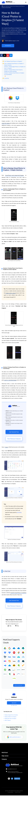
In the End (6, 78)
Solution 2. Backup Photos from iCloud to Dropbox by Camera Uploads (13, 70)
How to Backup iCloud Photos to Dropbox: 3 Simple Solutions (14, 64)
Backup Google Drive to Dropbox (11, 714)
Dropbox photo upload (10, 293)
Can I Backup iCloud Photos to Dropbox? (13, 61)
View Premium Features (14, 439)
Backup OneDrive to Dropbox (10, 716)
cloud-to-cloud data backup (10, 380)
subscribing (19, 512)
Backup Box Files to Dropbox (10, 718)
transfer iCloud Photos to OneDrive (18, 592)
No (18, 626)
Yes (10, 626)
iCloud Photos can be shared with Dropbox (14, 175)
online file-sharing (6, 123)
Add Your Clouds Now (18, 685)
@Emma (10, 40)
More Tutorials (8, 720)
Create (6, 447)
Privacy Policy (10, 792)
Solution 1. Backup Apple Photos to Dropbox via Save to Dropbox (14, 67)
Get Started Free (8, 45)
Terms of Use (17, 792)
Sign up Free (14, 702)
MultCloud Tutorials (9, 6)
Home (4, 6)
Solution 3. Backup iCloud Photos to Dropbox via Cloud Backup (14, 73)
